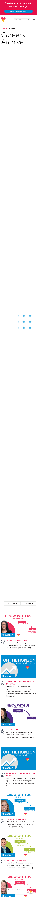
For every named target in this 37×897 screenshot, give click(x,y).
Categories (28, 603)
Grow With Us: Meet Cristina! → (18, 640)
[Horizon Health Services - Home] (3, 19)
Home (5, 28)
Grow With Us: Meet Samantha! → (18, 730)
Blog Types (12, 603)
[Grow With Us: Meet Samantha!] (18, 715)
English (20, 19)
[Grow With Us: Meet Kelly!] (18, 804)
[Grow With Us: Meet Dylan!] (18, 845)
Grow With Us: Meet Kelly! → (17, 819)
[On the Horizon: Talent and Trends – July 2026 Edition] (18, 666)
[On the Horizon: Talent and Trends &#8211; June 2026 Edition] (18, 758)
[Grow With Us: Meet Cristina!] (18, 625)
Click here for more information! (18, 11)
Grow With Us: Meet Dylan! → (17, 860)
